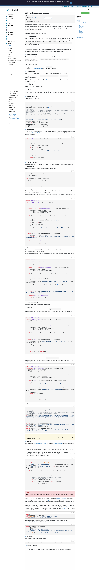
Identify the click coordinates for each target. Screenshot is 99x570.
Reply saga (79, 18)
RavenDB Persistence (12, 97)
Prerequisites (79, 16)
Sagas (28, 548)
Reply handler (81, 23)
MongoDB (10, 77)
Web (9, 127)
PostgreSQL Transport (13, 91)
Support (79, 10)
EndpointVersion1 (81, 25)
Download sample (84, 13)
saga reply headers (58, 443)
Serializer (10, 105)
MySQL (64, 67)
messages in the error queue (44, 500)
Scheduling (11, 103)
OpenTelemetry (11, 83)
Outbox (10, 85)
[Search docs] (88, 10)
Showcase (10, 109)
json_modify (28, 521)
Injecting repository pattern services (12, 115)
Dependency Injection (13, 68)
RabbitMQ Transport (13, 95)
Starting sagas (81, 26)
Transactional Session (13, 125)
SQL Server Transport (13, 123)
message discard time (61, 498)
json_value (63, 508)
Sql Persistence (33, 15)
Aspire (9, 50)
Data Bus (10, 66)
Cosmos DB (10, 64)
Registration (81, 36)
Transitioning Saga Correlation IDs (12, 120)
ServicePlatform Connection (14, 89)
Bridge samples (11, 62)
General (10, 48)
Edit (78, 13)
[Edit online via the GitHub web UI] (73, 101)
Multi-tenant (11, 79)
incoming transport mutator (40, 443)
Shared (79, 21)
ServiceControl (11, 107)
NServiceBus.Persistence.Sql (37, 17)
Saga (9, 101)
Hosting (10, 72)
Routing (10, 99)
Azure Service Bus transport (14, 60)
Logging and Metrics (13, 76)
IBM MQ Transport (12, 74)
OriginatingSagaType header (38, 132)
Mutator (80, 34)
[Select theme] (91, 10)
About (8, 46)
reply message (48, 79)
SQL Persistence (11, 111)
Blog (73, 6)
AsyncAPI (10, 52)
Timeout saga (79, 17)
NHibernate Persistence (13, 81)
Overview (9, 45)
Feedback (74, 10)
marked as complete (67, 506)
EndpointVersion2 (81, 30)
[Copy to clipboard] (72, 101)
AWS (9, 54)
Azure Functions (12, 58)
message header (38, 68)
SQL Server (58, 67)
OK (70, 2)
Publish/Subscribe (12, 93)
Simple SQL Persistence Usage (14, 118)
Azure (9, 56)
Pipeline (10, 87)
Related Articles (80, 37)
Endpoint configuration (83, 22)
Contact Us (83, 10)
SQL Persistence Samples (13, 113)
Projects (78, 20)
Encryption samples (12, 70)
